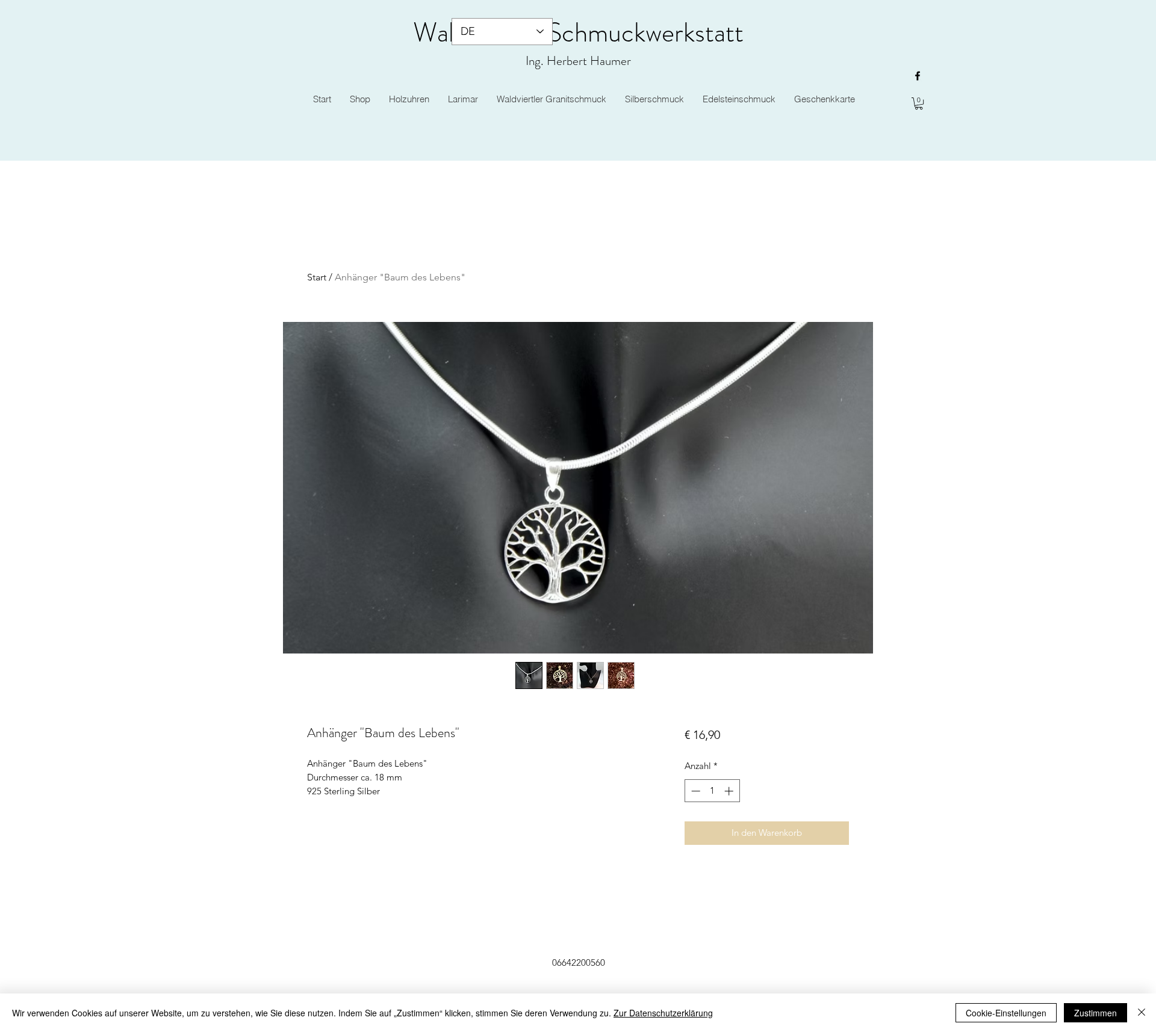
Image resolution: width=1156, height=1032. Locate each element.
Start (316, 277)
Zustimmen (1095, 1013)
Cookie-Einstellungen (1006, 1013)
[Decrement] (694, 791)
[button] (919, 103)
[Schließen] (1141, 1012)
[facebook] (918, 76)
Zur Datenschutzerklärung (663, 1013)
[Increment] (730, 791)
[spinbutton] (712, 791)
